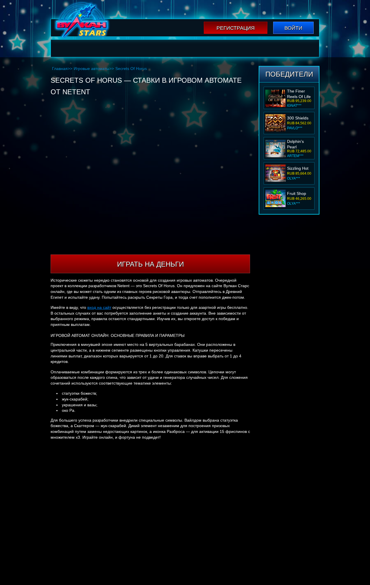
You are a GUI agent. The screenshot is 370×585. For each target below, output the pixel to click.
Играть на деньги (150, 264)
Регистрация (236, 28)
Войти (293, 28)
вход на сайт (99, 307)
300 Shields (297, 118)
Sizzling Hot (297, 168)
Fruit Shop (296, 193)
